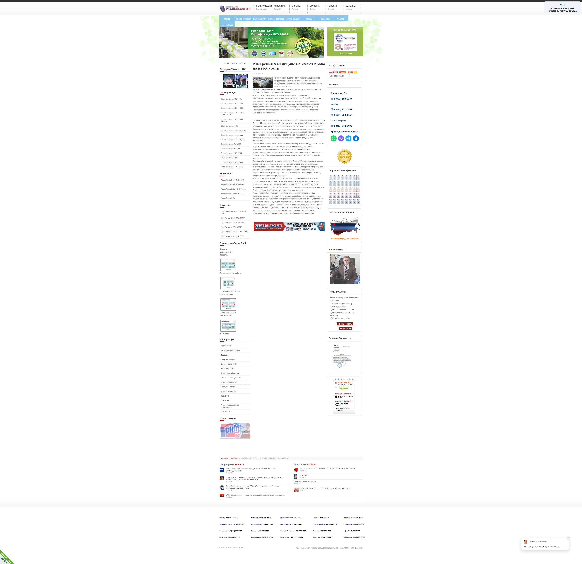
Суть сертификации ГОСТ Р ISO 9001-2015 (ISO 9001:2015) (325, 488)
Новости (234, 458)
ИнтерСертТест (340, 307)
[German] (343, 72)
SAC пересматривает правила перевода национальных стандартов (255, 495)
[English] (335, 72)
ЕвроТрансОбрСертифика (344, 309)
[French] (339, 72)
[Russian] (331, 72)
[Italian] (347, 72)
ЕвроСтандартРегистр (342, 304)
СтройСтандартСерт (342, 318)
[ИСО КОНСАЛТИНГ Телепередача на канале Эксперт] (235, 88)
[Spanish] (355, 72)
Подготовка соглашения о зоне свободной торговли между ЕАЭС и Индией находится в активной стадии (255, 478)
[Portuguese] (351, 72)
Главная (224, 458)
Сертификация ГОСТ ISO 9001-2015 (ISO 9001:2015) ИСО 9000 (327, 469)
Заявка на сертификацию (305, 482)
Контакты (304, 475)
